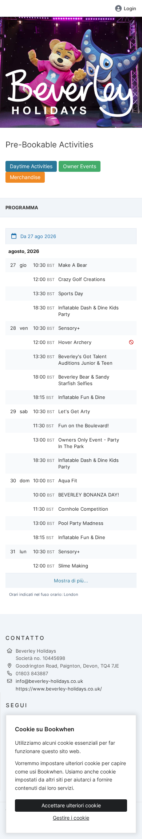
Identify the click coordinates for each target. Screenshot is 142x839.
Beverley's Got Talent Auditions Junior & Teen (85, 359)
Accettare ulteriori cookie (71, 805)
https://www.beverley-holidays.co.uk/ (59, 689)
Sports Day (70, 293)
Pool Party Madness (80, 523)
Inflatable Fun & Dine (81, 397)
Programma (21, 207)
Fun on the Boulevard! (83, 425)
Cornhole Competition (83, 509)
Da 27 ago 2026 (37, 236)
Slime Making (73, 566)
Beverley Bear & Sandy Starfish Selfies (83, 380)
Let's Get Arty (74, 411)
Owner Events (79, 166)
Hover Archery (74, 342)
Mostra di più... (71, 580)
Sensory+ (69, 328)
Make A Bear (72, 265)
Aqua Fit (67, 480)
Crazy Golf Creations (81, 279)
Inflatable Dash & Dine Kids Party (88, 311)
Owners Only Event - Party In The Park (88, 443)
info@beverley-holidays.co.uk (49, 681)
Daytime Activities (31, 166)
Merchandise (25, 177)
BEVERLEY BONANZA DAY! (88, 495)
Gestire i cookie (71, 818)
